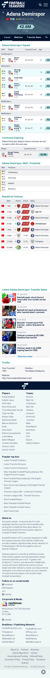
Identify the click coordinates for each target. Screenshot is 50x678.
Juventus (30, 420)
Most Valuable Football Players (17, 503)
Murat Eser (16, 58)
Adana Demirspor (25, 14)
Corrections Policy (12, 659)
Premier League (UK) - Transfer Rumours (22, 495)
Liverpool (30, 413)
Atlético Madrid (32, 443)
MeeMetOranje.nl (33, 642)
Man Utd (29, 400)
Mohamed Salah (9, 420)
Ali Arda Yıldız (17, 71)
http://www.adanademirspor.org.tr (17, 378)
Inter (28, 433)
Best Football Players (13, 499)
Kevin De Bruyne (9, 407)
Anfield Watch (8, 642)
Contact (34, 653)
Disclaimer (41, 659)
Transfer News (34, 37)
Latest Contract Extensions (16, 468)
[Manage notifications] (43, 672)
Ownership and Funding (17, 656)
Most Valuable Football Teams (17, 507)
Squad (7, 37)
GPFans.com (31, 632)
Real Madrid (31, 426)
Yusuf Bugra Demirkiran (18, 93)
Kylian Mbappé (8, 440)
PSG (28, 436)
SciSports (13, 549)
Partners (25, 650)
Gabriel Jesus (8, 400)
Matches (18, 37)
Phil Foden (6, 403)
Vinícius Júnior (8, 446)
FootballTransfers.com (12, 628)
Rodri (4, 426)
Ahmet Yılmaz (17, 106)
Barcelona (30, 430)
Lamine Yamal (8, 450)
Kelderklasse (31, 639)
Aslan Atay (18, 78)
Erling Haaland (8, 397)
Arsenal (29, 397)
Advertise (35, 650)
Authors (25, 663)
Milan (28, 423)
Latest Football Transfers (15, 460)
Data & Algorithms (20, 653)
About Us (15, 650)
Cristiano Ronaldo (10, 443)
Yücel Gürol (16, 84)
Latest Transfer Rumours (15, 464)
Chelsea (29, 410)
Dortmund (30, 417)
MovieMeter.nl (8, 635)
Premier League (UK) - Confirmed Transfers (23, 492)
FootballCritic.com (34, 629)
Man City (30, 407)
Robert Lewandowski (11, 433)
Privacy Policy (28, 659)
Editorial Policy (36, 656)
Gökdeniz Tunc (18, 118)
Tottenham (31, 403)
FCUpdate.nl (7, 632)
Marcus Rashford (9, 423)
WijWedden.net (8, 639)
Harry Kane (7, 430)
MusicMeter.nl (32, 635)
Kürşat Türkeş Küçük (17, 126)
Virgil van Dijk (8, 413)
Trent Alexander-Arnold (12, 410)
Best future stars (11, 511)
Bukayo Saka (7, 417)
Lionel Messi (7, 436)
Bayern (29, 440)
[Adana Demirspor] (3, 12)
